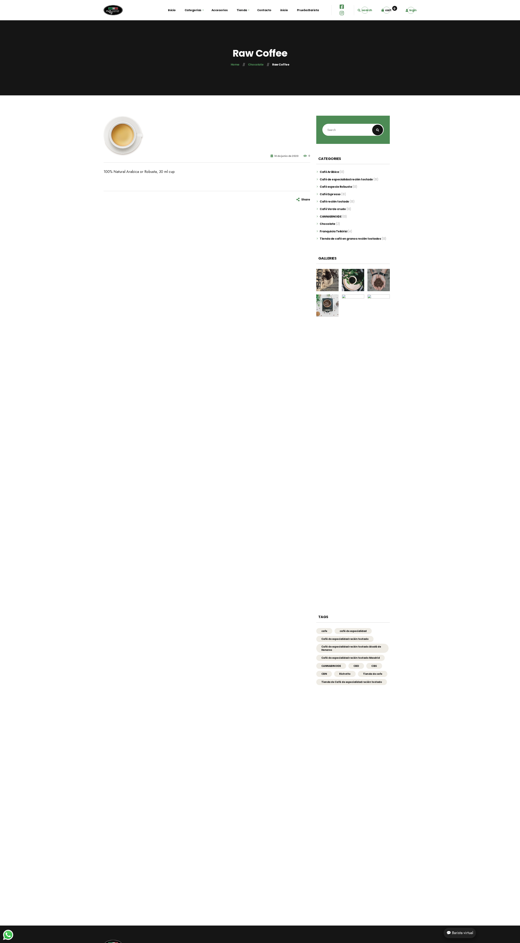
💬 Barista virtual (459, 932)
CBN (324, 674)
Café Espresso (330, 194)
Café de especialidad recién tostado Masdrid (350, 658)
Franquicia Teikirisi (333, 231)
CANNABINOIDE (330, 217)
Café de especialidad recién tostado (346, 179)
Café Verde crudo (333, 209)
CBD (356, 666)
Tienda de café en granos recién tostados (350, 239)
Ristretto (345, 674)
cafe (324, 631)
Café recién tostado (334, 202)
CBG (374, 666)
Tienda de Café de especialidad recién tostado (351, 682)
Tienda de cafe (372, 674)
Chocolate (327, 224)
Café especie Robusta (336, 187)
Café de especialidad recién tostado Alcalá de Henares (351, 648)
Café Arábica (329, 172)
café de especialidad (353, 631)
